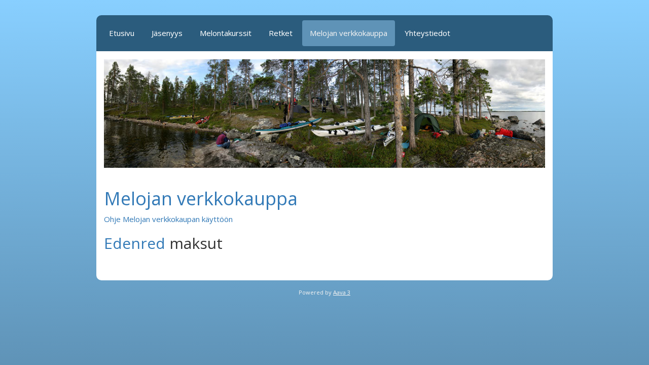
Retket (281, 33)
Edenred (134, 243)
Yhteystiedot (427, 33)
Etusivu (121, 33)
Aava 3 (341, 292)
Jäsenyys (167, 33)
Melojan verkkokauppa (348, 33)
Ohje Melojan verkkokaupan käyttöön (168, 219)
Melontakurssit (225, 33)
